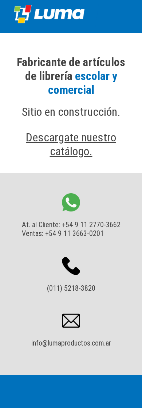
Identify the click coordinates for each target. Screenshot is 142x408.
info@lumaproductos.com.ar (71, 343)
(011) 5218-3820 (71, 288)
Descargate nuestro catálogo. (71, 144)
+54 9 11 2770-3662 (91, 224)
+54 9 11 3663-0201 (74, 233)
